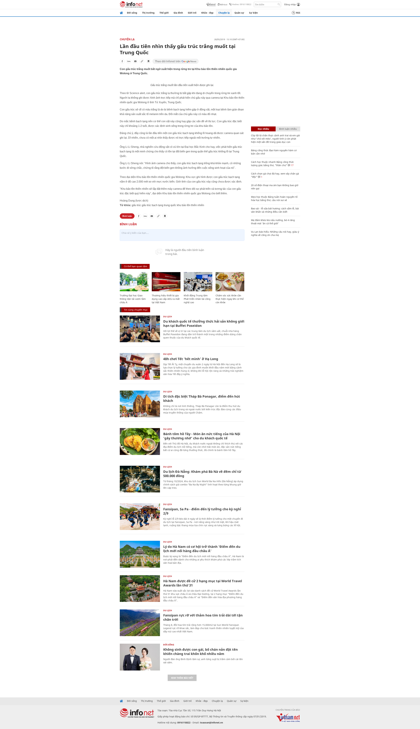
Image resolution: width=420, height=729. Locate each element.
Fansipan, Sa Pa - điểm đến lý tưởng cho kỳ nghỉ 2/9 (202, 511)
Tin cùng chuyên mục (136, 309)
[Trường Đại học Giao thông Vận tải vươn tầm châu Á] (134, 281)
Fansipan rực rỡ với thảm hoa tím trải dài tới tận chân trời (203, 617)
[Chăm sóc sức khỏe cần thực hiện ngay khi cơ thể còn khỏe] (230, 281)
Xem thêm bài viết (182, 677)
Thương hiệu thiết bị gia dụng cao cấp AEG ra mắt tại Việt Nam (166, 299)
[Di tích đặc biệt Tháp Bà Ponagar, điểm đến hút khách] (140, 404)
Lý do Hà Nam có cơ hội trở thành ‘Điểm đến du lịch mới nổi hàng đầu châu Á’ (201, 548)
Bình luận (127, 216)
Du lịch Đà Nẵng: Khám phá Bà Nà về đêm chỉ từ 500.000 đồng (202, 473)
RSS (298, 12)
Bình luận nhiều (288, 128)
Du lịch (167, 316)
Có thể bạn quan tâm (135, 266)
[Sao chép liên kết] (141, 61)
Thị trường (148, 12)
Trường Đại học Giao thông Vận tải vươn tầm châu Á (133, 299)
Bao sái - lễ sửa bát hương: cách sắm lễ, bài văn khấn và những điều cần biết (275, 210)
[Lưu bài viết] (148, 61)
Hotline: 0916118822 (241, 4)
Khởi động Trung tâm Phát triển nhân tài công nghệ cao (197, 299)
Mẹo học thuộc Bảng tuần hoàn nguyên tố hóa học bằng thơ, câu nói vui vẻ (274, 198)
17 (292, 165)
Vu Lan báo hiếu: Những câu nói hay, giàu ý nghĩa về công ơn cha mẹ (275, 233)
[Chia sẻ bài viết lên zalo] (128, 61)
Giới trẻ (192, 12)
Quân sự (239, 12)
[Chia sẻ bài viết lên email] (135, 61)
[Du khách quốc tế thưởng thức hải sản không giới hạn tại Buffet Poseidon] (140, 329)
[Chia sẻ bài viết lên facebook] (122, 61)
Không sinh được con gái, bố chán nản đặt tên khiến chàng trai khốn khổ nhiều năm (200, 651)
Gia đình (178, 12)
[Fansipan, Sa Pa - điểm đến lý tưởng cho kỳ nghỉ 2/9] (140, 516)
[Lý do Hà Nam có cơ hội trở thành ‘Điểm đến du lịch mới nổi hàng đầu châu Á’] (140, 554)
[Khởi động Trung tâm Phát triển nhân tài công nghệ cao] (198, 281)
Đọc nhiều (263, 128)
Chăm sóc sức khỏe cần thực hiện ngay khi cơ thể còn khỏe (230, 299)
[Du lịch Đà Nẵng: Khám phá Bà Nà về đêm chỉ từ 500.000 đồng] (140, 479)
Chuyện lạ (224, 12)
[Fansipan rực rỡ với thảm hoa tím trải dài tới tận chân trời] (140, 622)
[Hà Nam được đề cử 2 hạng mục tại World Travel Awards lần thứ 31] (140, 588)
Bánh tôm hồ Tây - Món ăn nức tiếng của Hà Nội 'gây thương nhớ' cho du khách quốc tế (201, 436)
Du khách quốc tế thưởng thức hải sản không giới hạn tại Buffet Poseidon (203, 323)
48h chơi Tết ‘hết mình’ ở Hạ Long (190, 359)
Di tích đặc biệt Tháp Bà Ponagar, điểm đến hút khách (201, 398)
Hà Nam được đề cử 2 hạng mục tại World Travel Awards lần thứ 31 (202, 583)
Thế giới (164, 12)
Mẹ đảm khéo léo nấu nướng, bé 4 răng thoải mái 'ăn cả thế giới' (273, 222)
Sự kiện (253, 12)
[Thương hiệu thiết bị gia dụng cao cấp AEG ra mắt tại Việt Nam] (166, 281)
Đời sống (132, 12)
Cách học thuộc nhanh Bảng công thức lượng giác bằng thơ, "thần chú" (272, 163)
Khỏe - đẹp (207, 12)
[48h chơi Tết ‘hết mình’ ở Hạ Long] (140, 366)
